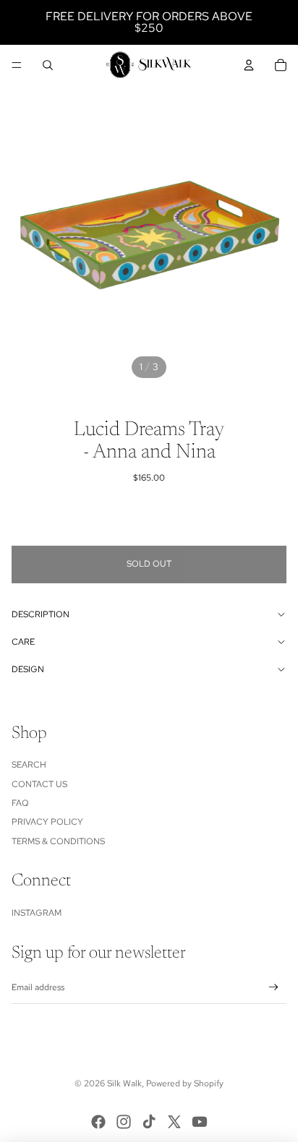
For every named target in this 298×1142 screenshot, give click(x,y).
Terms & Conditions (58, 841)
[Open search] (48, 65)
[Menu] (16, 65)
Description (40, 614)
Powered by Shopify (185, 1083)
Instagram (36, 913)
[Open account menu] (249, 65)
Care (23, 642)
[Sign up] (273, 987)
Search (29, 764)
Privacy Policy (47, 822)
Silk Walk (124, 1083)
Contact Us (39, 784)
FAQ (20, 803)
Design (28, 669)
